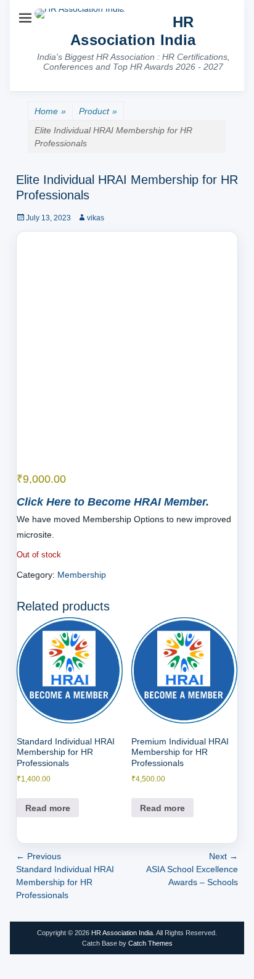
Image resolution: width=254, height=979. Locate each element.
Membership (81, 575)
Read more (47, 808)
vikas (95, 218)
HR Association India (132, 31)
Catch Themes (150, 943)
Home (50, 111)
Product (98, 111)
